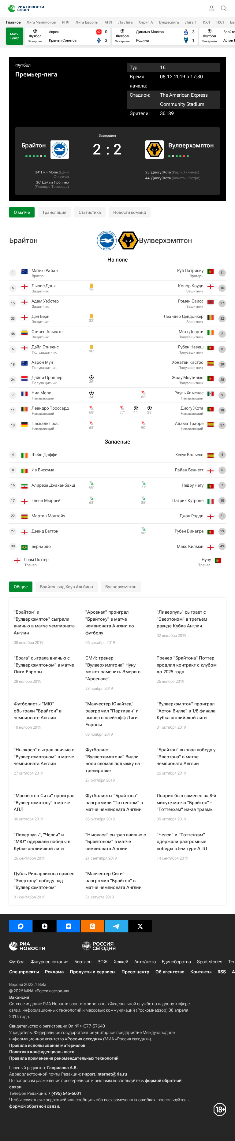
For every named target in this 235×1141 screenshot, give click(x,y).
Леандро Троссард (52, 186)
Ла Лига (125, 22)
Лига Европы (87, 22)
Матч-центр (15, 36)
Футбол (23, 65)
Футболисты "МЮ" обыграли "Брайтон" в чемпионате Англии (38, 710)
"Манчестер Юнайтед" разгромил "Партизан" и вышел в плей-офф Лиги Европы (112, 714)
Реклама (54, 972)
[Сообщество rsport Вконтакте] (68, 926)
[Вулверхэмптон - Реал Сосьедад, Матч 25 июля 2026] (184, 156)
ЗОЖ (103, 961)
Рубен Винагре (189, 531)
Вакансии (19, 997)
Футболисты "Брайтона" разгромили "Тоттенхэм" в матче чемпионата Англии (114, 802)
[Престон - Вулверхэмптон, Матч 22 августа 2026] (169, 156)
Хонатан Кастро (186, 178)
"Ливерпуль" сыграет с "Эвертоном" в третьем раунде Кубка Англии (182, 619)
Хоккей (121, 961)
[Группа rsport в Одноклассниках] (92, 926)
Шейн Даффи (45, 454)
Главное (13, 22)
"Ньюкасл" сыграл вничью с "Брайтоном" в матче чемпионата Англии (115, 841)
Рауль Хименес (185, 172)
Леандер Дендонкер (183, 316)
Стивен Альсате (47, 331)
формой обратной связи (34, 1106)
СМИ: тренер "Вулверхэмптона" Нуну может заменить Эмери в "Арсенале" (112, 668)
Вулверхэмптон (191, 145)
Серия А (146, 22)
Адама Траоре (189, 423)
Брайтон (33, 145)
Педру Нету (192, 485)
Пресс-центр (135, 972)
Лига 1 (191, 22)
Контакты (200, 972)
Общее (21, 586)
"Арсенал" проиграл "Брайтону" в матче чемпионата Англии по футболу (109, 622)
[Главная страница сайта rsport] (39, 8)
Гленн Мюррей (46, 500)
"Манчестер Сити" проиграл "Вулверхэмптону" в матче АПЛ (44, 802)
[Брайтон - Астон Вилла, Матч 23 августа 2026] (45, 156)
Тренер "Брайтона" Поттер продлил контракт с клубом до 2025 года (187, 665)
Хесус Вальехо (189, 454)
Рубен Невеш (190, 346)
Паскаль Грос (45, 423)
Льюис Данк (44, 285)
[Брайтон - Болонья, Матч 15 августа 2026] (37, 156)
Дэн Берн (41, 316)
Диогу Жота (161, 172)
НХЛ (220, 22)
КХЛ (206, 22)
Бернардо (41, 546)
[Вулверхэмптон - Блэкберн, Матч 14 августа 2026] (173, 156)
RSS (222, 972)
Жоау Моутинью (187, 377)
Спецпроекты (24, 972)
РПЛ (65, 22)
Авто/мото (145, 961)
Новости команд (129, 212)
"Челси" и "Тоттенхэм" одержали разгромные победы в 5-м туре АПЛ (182, 841)
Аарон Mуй (42, 362)
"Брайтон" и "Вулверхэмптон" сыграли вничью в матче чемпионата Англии (44, 622)
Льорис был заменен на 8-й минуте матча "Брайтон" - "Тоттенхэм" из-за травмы (186, 802)
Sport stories (209, 961)
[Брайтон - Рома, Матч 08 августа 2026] (34, 156)
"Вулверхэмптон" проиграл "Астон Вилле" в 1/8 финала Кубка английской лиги (186, 710)
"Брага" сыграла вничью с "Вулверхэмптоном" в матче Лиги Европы (44, 665)
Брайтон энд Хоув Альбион (66, 586)
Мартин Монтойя (48, 515)
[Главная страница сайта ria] (10, 8)
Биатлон (82, 961)
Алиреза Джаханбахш (53, 485)
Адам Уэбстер (45, 301)
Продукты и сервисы (92, 972)
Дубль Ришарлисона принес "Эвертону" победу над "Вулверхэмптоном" (44, 880)
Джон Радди (191, 515)
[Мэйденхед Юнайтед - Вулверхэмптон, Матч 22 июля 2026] (188, 156)
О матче (22, 212)
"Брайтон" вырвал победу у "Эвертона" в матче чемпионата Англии (186, 756)
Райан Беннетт (189, 469)
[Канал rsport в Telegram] (116, 926)
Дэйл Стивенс (61, 174)
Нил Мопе (49, 172)
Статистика (90, 212)
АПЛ (108, 22)
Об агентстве (169, 972)
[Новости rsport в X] (140, 926)
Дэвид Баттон (45, 531)
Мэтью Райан (45, 270)
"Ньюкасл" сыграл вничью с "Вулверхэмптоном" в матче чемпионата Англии (44, 756)
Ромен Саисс (190, 301)
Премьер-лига (36, 74)
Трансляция (54, 212)
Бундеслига (169, 22)
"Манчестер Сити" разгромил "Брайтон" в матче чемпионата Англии (113, 880)
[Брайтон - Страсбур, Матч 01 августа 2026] (26, 156)
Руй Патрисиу (190, 270)
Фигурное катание (49, 961)
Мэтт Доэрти (191, 331)
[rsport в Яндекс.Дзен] (44, 926)
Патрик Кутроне (187, 500)
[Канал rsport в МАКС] (20, 926)
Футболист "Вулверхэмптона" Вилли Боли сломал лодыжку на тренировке (112, 760)
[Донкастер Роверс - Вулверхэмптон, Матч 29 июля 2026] (180, 156)
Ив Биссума (43, 469)
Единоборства (176, 961)
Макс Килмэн (190, 546)
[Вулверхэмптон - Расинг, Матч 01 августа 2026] (177, 156)
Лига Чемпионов (41, 22)
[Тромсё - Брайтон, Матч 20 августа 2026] (41, 156)
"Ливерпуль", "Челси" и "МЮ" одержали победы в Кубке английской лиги (42, 841)
